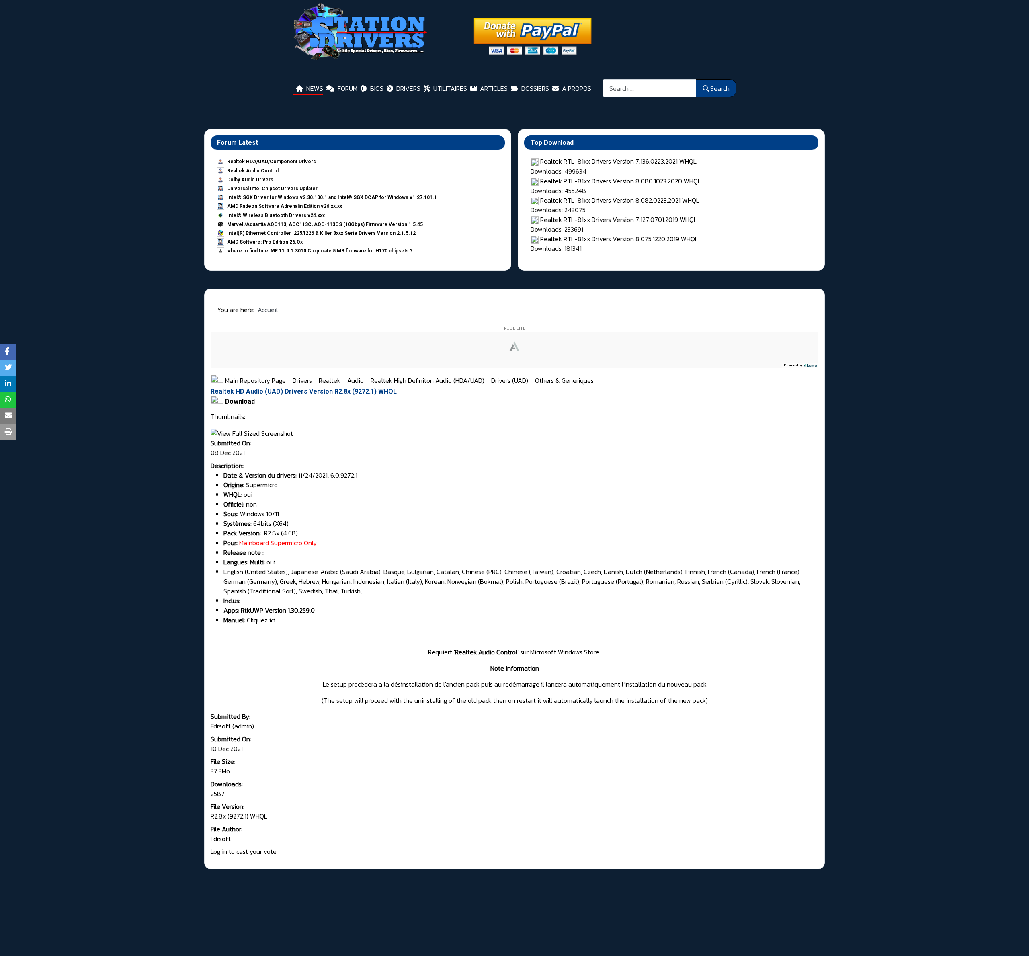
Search (720, 88)
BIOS (376, 88)
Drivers (303, 380)
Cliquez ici (261, 620)
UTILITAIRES (450, 88)
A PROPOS (576, 88)
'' (487, 652)
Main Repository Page (254, 380)
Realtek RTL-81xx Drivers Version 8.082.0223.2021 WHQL (619, 200)
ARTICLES (494, 88)
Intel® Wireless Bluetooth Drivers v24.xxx (276, 215)
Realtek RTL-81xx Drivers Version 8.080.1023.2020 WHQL (620, 181)
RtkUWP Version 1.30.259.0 (278, 610)
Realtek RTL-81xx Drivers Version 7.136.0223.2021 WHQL (618, 161)
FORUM (347, 88)
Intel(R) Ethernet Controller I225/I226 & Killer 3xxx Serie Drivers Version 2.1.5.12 (321, 233)
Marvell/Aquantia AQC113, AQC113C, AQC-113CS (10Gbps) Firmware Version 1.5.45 (325, 224)
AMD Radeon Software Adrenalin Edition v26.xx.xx (284, 206)
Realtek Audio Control (253, 171)
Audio (356, 380)
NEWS (314, 88)
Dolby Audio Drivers (250, 180)
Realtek (330, 380)
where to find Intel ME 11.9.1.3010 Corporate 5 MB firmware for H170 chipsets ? (319, 251)
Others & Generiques (564, 380)
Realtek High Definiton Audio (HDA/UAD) (428, 380)
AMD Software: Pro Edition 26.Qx (265, 242)
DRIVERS (408, 88)
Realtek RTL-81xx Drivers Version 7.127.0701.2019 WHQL (618, 219)
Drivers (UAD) (510, 380)
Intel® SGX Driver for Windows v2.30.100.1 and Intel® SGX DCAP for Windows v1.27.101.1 (332, 197)
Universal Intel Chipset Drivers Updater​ (272, 188)
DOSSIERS (535, 88)
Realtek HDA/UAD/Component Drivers (271, 161)
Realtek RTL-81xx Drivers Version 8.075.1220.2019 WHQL (619, 239)
